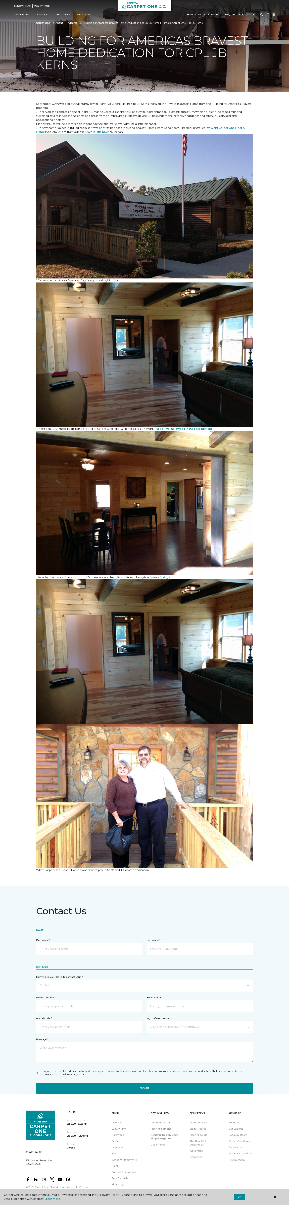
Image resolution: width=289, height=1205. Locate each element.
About (59, 22)
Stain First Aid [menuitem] (197, 1128)
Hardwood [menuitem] (118, 1134)
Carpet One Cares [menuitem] (239, 1141)
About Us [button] (83, 14)
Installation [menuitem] (196, 1157)
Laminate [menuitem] (117, 1147)
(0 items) (274, 14)
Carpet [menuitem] (116, 1141)
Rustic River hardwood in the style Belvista (183, 428)
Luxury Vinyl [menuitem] (119, 1128)
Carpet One (43, 22)
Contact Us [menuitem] (235, 1147)
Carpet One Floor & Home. (51, 1187)
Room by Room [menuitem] (237, 1134)
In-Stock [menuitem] (42, 14)
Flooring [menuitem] (117, 1122)
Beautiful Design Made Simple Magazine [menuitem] (164, 1136)
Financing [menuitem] (118, 1184)
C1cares (72, 22)
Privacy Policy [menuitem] (236, 1159)
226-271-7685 (42, 6)
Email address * (155, 997)
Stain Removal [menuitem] (198, 1122)
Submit (144, 1088)
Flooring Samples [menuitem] (161, 1128)
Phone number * (46, 997)
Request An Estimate (240, 14)
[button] (261, 14)
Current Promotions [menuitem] (124, 1172)
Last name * (153, 940)
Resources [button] (62, 14)
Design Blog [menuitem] (158, 1144)
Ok (239, 1196)
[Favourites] (268, 14)
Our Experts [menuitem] (235, 1128)
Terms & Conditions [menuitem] (240, 1153)
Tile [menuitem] (114, 1153)
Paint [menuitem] (115, 1165)
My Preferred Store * (158, 1018)
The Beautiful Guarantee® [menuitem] (197, 1143)
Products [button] (21, 14)
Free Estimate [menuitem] (120, 1178)
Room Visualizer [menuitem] (160, 1122)
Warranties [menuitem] (196, 1150)
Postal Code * (44, 1018)
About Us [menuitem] (234, 1122)
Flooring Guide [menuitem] (198, 1134)
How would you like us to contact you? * (59, 977)
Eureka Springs (160, 577)
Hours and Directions (202, 14)
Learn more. (52, 1198)
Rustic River (101, 132)
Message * (42, 1039)
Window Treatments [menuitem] (124, 1159)
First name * (43, 940)
